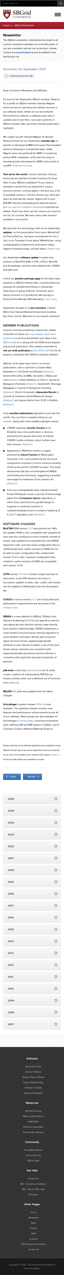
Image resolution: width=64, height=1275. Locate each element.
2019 (11, 882)
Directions (33, 1194)
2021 (11, 858)
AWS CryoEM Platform (33, 1116)
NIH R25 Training (33, 1111)
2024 (11, 822)
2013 (11, 953)
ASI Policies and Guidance (33, 1244)
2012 (11, 965)
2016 (11, 917)
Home (6, 25)
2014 (11, 941)
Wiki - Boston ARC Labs (33, 1189)
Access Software (33, 1072)
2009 (11, 1000)
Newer (32, 776)
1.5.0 (30, 528)
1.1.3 (33, 599)
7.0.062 (23, 574)
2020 (11, 870)
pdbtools (13, 682)
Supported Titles (33, 1066)
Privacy (33, 1228)
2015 (11, 929)
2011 (10, 976)
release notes (10, 607)
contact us (54, 755)
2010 (11, 988)
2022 (11, 846)
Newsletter (33, 1217)
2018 (11, 893)
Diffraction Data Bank (33, 1127)
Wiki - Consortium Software (33, 1184)
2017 (11, 905)
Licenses (33, 1239)
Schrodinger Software (33, 1132)
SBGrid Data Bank (12, 342)
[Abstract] (48, 371)
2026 (11, 799)
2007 (11, 1024)
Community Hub (33, 1155)
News (33, 1223)
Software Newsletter (33, 1093)
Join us (33, 1212)
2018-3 (39, 704)
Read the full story (22, 165)
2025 (11, 810)
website (7, 421)
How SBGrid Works (33, 1150)
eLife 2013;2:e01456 (42, 350)
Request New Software (33, 1077)
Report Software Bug (33, 1082)
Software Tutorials (33, 1088)
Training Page (25, 720)
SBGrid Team (33, 1161)
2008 (11, 1012)
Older (12, 776)
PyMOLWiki (33, 1121)
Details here (53, 248)
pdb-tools (32, 670)
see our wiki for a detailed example (23, 207)
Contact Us (33, 1178)
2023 (11, 834)
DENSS (29, 620)
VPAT (33, 1233)
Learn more (51, 299)
